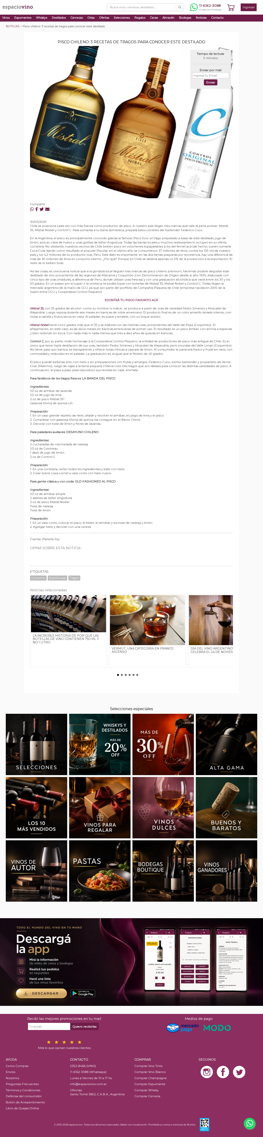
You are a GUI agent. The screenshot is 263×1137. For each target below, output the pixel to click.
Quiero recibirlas (84, 1026)
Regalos (139, 17)
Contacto (217, 17)
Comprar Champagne (150, 1078)
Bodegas (185, 17)
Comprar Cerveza (147, 1096)
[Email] (47, 209)
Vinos (6, 17)
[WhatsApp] (32, 209)
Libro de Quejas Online (22, 1108)
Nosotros (12, 1078)
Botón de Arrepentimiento (25, 1102)
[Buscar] (180, 7)
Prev (35, 633)
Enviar (210, 82)
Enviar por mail (210, 70)
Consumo (38, 578)
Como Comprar (17, 1066)
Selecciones (122, 17)
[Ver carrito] (231, 7)
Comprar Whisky (146, 1090)
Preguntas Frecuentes (22, 1084)
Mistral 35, (37, 308)
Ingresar (249, 7)
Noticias (201, 17)
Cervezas (76, 17)
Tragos (74, 578)
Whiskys (41, 17)
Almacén (168, 17)
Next (228, 633)
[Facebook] (36, 209)
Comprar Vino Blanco (150, 1072)
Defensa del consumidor (24, 1096)
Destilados (59, 17)
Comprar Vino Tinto (148, 1066)
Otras (91, 17)
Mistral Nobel (39, 325)
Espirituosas (57, 578)
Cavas (154, 17)
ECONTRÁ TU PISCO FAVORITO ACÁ (131, 300)
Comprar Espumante (149, 1084)
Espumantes (22, 17)
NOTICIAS (12, 26)
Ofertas (104, 17)
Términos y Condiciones (23, 1090)
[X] (41, 209)
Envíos (10, 1072)
